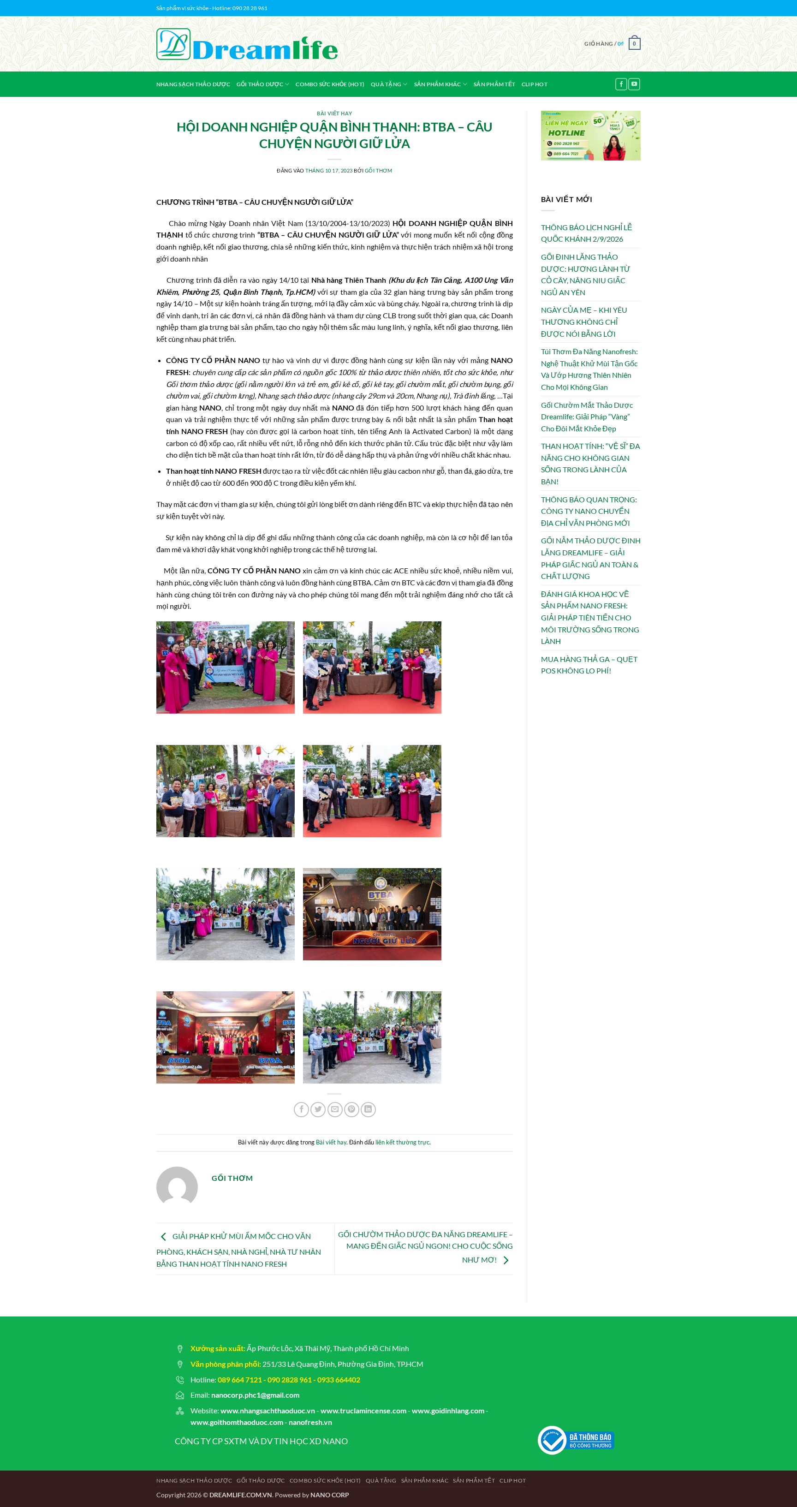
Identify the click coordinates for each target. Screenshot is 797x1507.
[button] (612, 43)
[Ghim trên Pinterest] (351, 1109)
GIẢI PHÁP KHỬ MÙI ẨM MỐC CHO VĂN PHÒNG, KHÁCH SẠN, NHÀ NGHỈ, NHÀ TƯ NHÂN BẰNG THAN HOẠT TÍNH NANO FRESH (238, 1250)
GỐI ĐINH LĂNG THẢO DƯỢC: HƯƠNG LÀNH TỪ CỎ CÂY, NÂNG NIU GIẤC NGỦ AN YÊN (585, 274)
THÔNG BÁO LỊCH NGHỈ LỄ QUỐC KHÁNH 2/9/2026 (586, 233)
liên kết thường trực (402, 1142)
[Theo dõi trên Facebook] (621, 84)
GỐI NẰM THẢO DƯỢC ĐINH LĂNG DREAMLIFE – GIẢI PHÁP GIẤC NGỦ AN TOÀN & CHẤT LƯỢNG (591, 558)
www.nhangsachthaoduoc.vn (267, 1410)
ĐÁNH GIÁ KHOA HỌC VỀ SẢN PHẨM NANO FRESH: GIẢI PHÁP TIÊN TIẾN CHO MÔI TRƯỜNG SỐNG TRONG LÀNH (590, 617)
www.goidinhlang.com (448, 1410)
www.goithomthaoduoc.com (236, 1422)
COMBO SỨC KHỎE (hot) (330, 84)
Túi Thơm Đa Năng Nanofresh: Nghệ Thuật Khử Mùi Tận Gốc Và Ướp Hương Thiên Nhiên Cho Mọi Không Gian (589, 369)
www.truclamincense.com (363, 1410)
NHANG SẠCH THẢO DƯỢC (193, 84)
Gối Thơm (378, 170)
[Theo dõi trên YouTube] (634, 84)
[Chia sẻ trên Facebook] (301, 1109)
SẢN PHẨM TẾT (494, 84)
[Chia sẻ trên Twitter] (318, 1109)
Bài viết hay (334, 113)
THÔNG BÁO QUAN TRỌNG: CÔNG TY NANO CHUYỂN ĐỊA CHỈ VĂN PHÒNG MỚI (589, 511)
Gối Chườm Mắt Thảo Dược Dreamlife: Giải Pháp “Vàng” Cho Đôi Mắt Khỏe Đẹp (587, 416)
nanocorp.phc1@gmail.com (255, 1394)
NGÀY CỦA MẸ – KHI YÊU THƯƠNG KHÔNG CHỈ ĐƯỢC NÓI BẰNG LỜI (584, 321)
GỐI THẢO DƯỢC (260, 84)
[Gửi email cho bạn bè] (335, 1109)
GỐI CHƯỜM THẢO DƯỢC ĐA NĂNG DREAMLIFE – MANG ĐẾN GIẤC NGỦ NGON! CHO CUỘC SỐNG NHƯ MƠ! (425, 1247)
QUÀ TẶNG (386, 84)
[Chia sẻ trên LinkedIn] (368, 1109)
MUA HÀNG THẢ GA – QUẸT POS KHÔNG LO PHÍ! (589, 665)
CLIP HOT (534, 84)
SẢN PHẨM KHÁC (437, 84)
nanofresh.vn (310, 1422)
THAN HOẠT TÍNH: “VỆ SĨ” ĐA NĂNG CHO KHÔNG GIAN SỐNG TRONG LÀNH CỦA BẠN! (590, 463)
